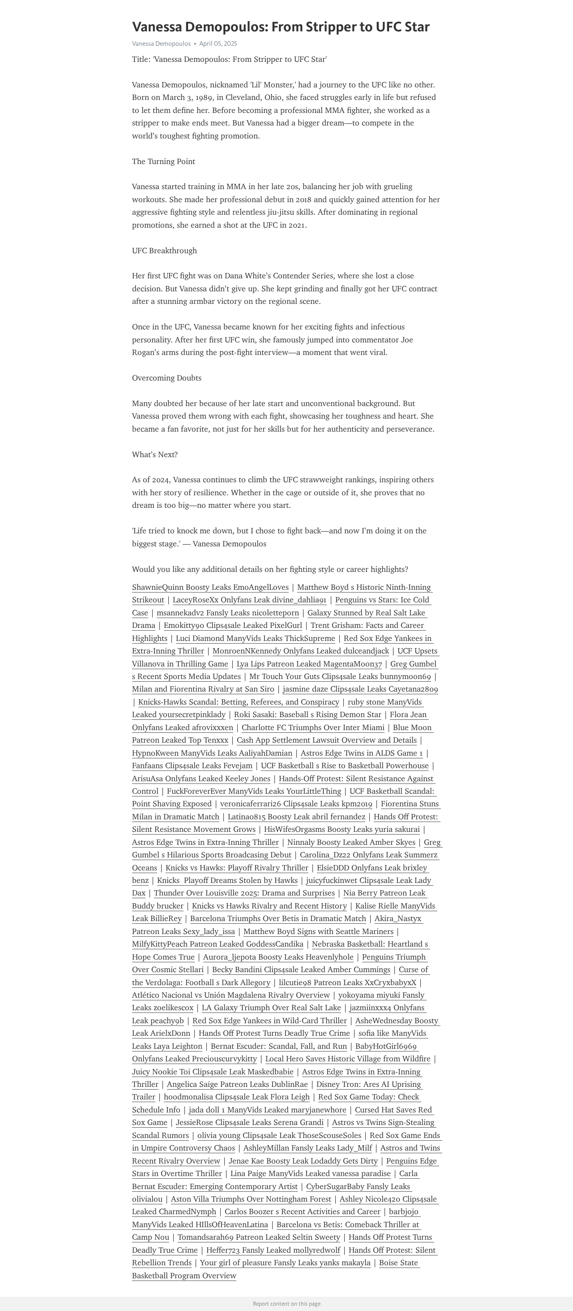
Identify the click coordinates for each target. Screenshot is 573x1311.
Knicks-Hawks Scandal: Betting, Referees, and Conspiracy (238, 702)
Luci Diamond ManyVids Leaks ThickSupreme (255, 638)
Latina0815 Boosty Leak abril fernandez (296, 817)
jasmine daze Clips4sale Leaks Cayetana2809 (360, 689)
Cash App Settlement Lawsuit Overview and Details (327, 740)
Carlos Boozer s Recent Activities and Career (303, 1211)
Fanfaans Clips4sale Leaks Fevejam (192, 765)
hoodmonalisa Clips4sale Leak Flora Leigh (237, 1097)
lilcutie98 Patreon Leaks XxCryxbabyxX (347, 982)
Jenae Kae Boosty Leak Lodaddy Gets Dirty (303, 1161)
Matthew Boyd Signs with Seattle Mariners (318, 931)
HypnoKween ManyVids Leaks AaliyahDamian (212, 753)
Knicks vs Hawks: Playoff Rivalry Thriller (237, 868)
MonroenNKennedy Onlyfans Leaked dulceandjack (301, 651)
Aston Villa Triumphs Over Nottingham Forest (251, 1199)
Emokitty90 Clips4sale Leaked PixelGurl (233, 625)
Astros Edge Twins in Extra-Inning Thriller (205, 842)
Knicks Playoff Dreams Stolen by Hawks (227, 880)
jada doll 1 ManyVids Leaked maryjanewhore (267, 1110)
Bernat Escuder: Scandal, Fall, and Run (279, 1046)
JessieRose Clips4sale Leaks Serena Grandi (250, 1122)
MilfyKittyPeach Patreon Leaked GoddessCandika (218, 944)
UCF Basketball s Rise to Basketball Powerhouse (345, 765)
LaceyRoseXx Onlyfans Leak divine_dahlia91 (250, 600)
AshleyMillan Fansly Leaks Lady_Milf (308, 1148)
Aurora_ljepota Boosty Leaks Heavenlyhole (278, 957)
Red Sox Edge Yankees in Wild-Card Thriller (269, 1020)
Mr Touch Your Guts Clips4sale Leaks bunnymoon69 (340, 676)
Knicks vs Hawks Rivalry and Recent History (269, 906)
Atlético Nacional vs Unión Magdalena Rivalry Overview (231, 995)
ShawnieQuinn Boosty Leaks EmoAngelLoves (210, 587)
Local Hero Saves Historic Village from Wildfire (348, 1059)
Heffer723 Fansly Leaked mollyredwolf (273, 1250)
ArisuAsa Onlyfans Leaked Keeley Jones (201, 778)
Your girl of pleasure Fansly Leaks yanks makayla (285, 1263)
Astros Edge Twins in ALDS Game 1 (362, 753)
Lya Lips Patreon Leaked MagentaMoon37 (309, 664)
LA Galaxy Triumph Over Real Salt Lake (271, 1007)
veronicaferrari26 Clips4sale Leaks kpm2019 (296, 804)
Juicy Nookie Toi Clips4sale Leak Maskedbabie (213, 1072)
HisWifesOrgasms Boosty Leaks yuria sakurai (342, 829)
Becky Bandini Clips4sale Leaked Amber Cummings (301, 969)
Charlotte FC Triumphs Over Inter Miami (313, 727)
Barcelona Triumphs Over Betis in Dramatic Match (278, 918)
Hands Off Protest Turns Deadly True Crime (274, 1033)
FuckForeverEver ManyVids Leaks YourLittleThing (254, 791)
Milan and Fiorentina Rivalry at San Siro (203, 689)
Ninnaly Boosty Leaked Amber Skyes (351, 842)
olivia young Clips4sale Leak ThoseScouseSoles (279, 1135)
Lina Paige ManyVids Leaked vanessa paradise (311, 1173)
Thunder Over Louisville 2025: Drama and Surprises (244, 893)
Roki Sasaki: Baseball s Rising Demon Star (307, 714)
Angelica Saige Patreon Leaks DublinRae (237, 1084)
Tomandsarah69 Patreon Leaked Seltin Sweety (259, 1237)
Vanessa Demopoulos (161, 43)
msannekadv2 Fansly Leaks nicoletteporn (228, 613)
